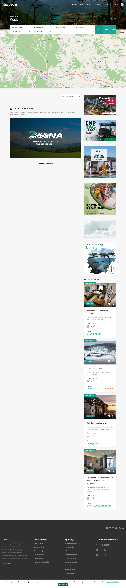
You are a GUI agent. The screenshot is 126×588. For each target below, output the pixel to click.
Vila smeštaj (69, 551)
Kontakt (115, 4)
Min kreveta (79, 27)
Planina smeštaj (38, 554)
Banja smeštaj (38, 543)
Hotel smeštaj (69, 547)
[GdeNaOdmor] (10, 6)
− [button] (2, 35)
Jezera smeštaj (38, 547)
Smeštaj (98, 4)
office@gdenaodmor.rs (107, 550)
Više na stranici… (7, 563)
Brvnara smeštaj (70, 558)
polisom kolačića (113, 582)
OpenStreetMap (116, 87)
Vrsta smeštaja (38, 27)
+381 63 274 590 (105, 545)
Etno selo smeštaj (71, 566)
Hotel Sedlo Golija (94, 368)
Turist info (73, 4)
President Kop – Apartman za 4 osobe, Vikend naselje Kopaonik (100, 480)
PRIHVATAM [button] (63, 585)
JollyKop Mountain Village (98, 423)
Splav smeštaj (70, 573)
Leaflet (108, 87)
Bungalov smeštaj (71, 562)
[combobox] (20, 31)
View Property (100, 302)
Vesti (81, 4)
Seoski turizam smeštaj (41, 562)
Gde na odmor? (60, 27)
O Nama (106, 4)
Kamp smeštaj (70, 569)
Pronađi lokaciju (17, 27)
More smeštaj (38, 551)
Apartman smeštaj (71, 543)
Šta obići (89, 4)
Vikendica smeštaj (71, 554)
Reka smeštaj (38, 558)
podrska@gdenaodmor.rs (108, 555)
